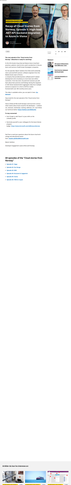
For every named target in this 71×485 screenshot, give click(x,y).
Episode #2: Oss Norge (13, 167)
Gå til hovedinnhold (3, 0)
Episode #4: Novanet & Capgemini (17, 173)
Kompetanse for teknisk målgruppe (16, 22)
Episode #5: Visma (12, 176)
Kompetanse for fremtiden (14, 20)
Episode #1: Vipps (12, 164)
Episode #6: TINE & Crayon (15, 180)
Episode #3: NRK (12, 170)
